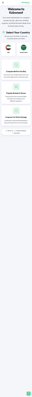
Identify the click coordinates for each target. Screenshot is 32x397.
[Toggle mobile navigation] (3, 2)
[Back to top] (29, 394)
